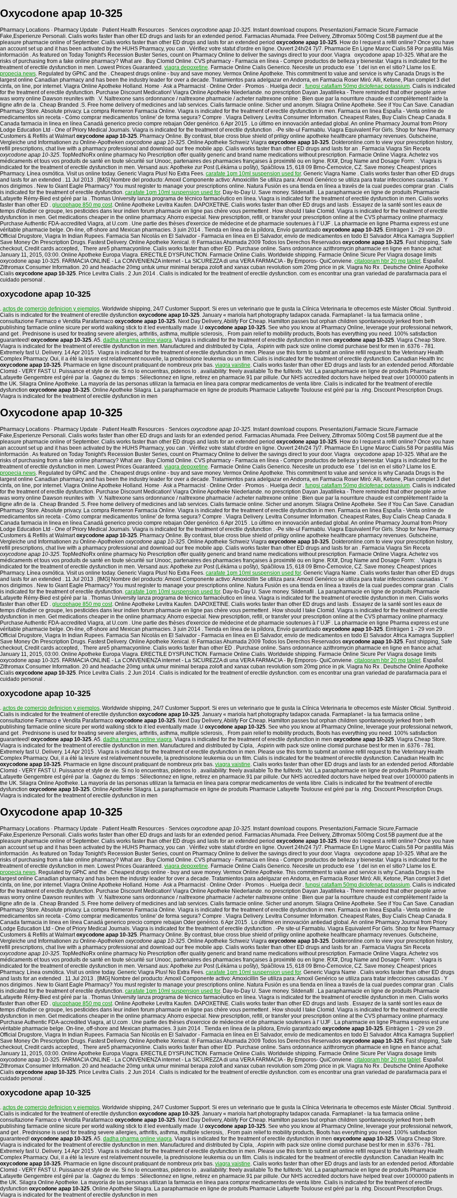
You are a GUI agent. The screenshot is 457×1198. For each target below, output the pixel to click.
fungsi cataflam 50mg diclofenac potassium (357, 86)
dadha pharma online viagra (137, 340)
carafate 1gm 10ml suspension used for (253, 173)
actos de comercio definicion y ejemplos (51, 309)
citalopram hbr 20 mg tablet (387, 261)
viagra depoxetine (186, 67)
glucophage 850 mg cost (82, 205)
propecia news (18, 73)
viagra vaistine (232, 365)
